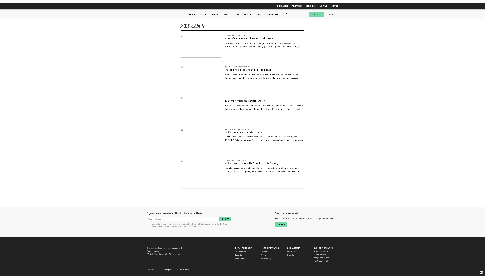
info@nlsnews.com (321, 257)
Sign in (332, 14)
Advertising (297, 6)
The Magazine (282, 6)
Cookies (150, 269)
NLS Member (311, 6)
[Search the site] (287, 14)
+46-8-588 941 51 (321, 261)
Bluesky (290, 255)
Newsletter (239, 258)
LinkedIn (291, 251)
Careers (248, 14)
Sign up (225, 219)
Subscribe (316, 14)
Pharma (191, 14)
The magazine (240, 251)
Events (237, 14)
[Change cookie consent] (481, 272)
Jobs (258, 14)
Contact (334, 6)
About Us (323, 6)
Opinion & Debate (272, 14)
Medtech (203, 14)
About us (264, 251)
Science (225, 14)
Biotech (214, 14)
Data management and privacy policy (174, 269)
